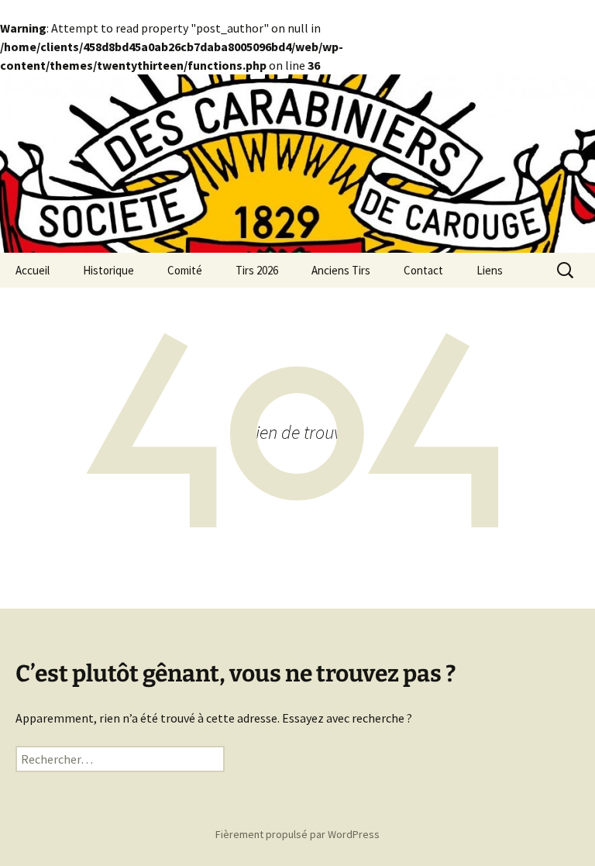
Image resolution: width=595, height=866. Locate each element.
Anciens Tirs (340, 270)
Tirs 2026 (257, 270)
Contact (423, 270)
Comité (184, 270)
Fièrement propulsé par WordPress (297, 834)
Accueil (32, 270)
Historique (108, 270)
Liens (489, 270)
